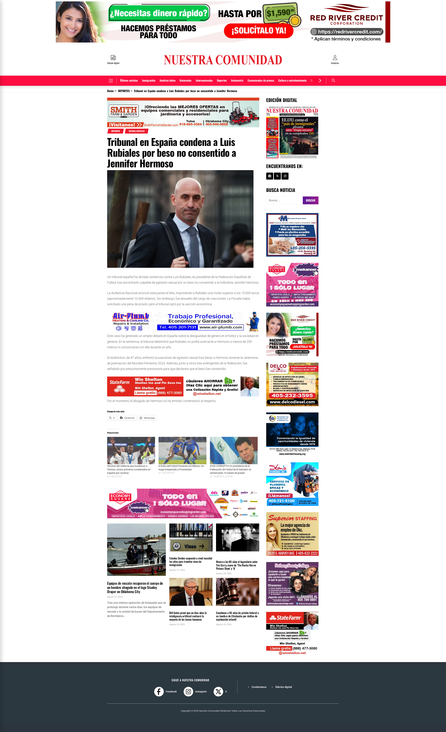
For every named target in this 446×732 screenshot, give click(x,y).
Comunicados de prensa (261, 83)
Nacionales (185, 83)
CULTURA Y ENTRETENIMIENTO (228, 556)
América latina (167, 83)
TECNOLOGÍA (175, 610)
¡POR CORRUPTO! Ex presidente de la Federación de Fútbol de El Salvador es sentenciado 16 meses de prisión (230, 472)
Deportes (222, 83)
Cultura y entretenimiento (292, 83)
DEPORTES (115, 133)
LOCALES (112, 580)
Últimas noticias (129, 83)
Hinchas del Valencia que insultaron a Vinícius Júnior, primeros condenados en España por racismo (129, 472)
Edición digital (283, 689)
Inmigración (148, 83)
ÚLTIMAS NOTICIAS (137, 133)
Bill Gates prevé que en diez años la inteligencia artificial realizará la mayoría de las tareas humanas (187, 618)
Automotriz (237, 83)
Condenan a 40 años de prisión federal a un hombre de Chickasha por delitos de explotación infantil (237, 618)
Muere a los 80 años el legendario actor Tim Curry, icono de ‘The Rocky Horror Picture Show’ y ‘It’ (237, 567)
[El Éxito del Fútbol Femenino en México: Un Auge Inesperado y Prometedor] (182, 453)
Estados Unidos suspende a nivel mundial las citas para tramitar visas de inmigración (190, 564)
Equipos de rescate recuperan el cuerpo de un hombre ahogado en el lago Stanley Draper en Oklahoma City (135, 590)
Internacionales (204, 83)
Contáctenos (259, 689)
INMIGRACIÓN (176, 556)
